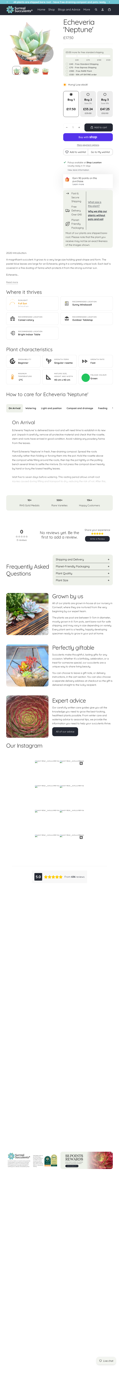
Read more (12, 282)
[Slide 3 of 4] (36, 70)
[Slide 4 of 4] (45, 70)
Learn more (78, 184)
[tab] (14, 408)
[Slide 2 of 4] (26, 70)
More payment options (88, 145)
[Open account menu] (102, 9)
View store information (78, 170)
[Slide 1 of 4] (17, 70)
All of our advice (65, 731)
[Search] (96, 9)
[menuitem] (87, 9)
